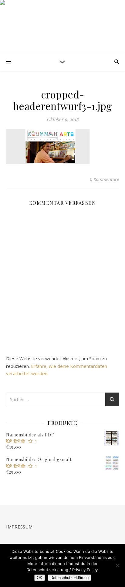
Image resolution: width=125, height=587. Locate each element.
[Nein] (117, 565)
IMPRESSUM (19, 527)
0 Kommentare (104, 179)
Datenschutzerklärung (69, 577)
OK (39, 577)
